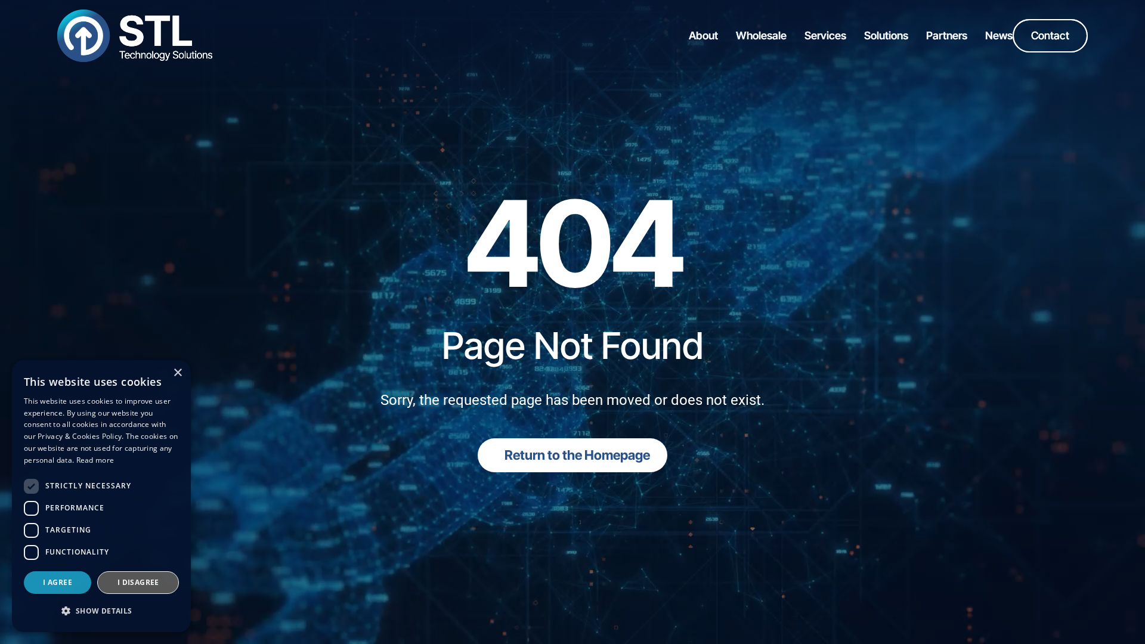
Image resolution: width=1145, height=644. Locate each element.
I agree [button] (57, 582)
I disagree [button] (138, 582)
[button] (101, 611)
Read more (95, 460)
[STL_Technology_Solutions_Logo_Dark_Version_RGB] (134, 14)
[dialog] (101, 496)
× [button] (177, 373)
